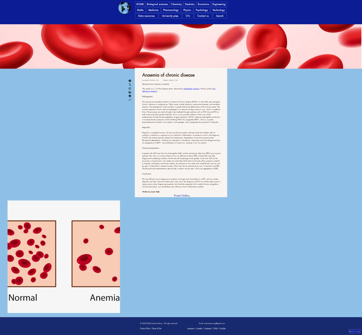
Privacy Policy (145, 328)
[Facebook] (130, 81)
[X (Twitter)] (130, 84)
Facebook (207, 328)
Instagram (190, 328)
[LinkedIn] (130, 92)
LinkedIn (199, 328)
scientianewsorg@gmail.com (214, 323)
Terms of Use (156, 328)
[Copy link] (130, 99)
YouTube (222, 328)
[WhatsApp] (130, 88)
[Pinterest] (130, 96)
